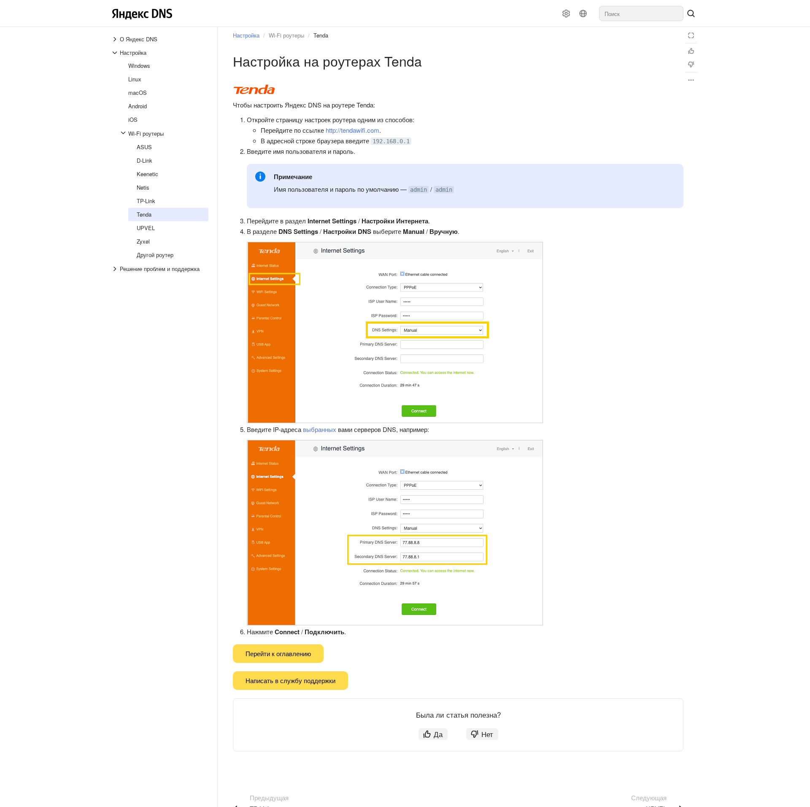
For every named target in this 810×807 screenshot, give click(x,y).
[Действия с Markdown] (691, 80)
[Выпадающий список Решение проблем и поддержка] (115, 269)
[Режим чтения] (691, 35)
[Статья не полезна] (691, 64)
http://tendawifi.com (352, 130)
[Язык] (583, 13)
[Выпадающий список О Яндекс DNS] (115, 39)
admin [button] (418, 189)
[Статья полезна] (691, 51)
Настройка (246, 35)
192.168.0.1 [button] (391, 141)
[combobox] (641, 13)
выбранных (319, 429)
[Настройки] (566, 13)
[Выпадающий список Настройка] (115, 52)
